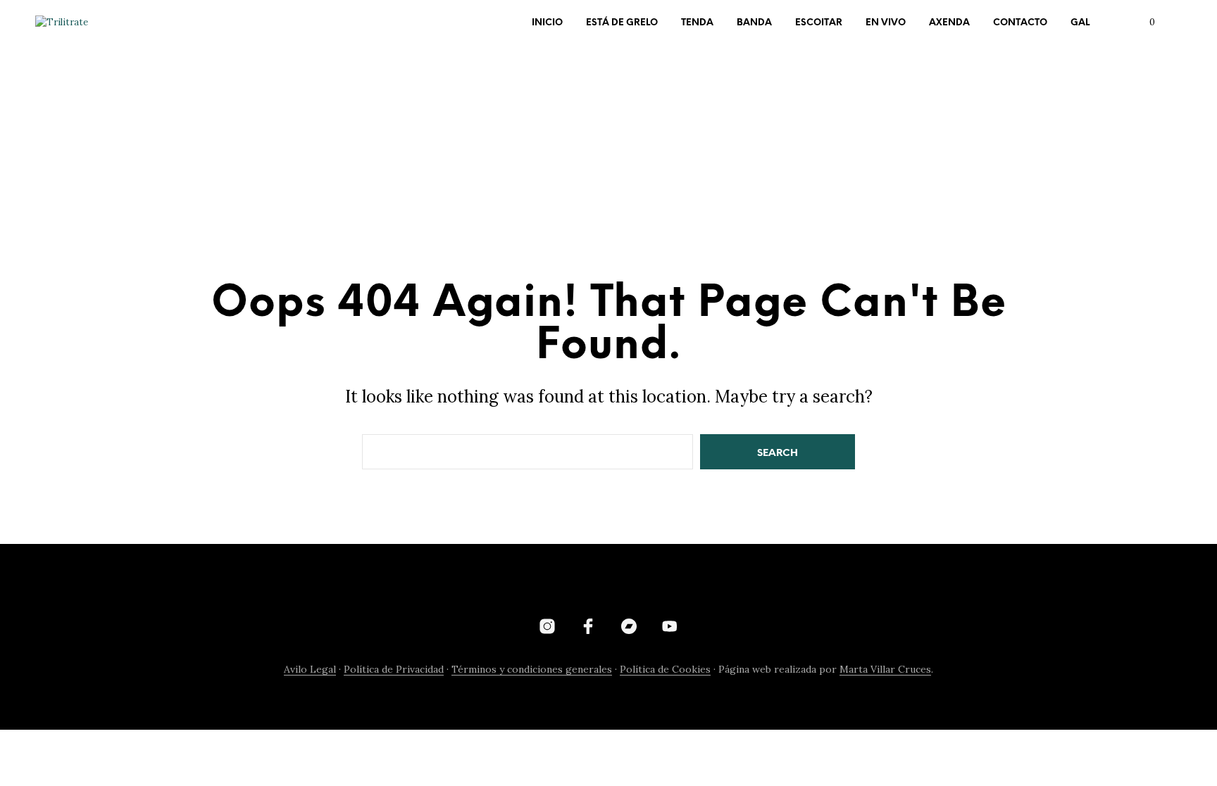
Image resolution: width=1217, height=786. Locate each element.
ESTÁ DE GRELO (622, 22)
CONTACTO (1020, 22)
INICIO (547, 22)
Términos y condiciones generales (531, 670)
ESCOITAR (818, 22)
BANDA (754, 22)
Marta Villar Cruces (885, 670)
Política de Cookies (665, 670)
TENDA (697, 22)
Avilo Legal (310, 670)
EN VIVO (886, 22)
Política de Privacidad (394, 670)
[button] (1144, 22)
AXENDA (949, 22)
